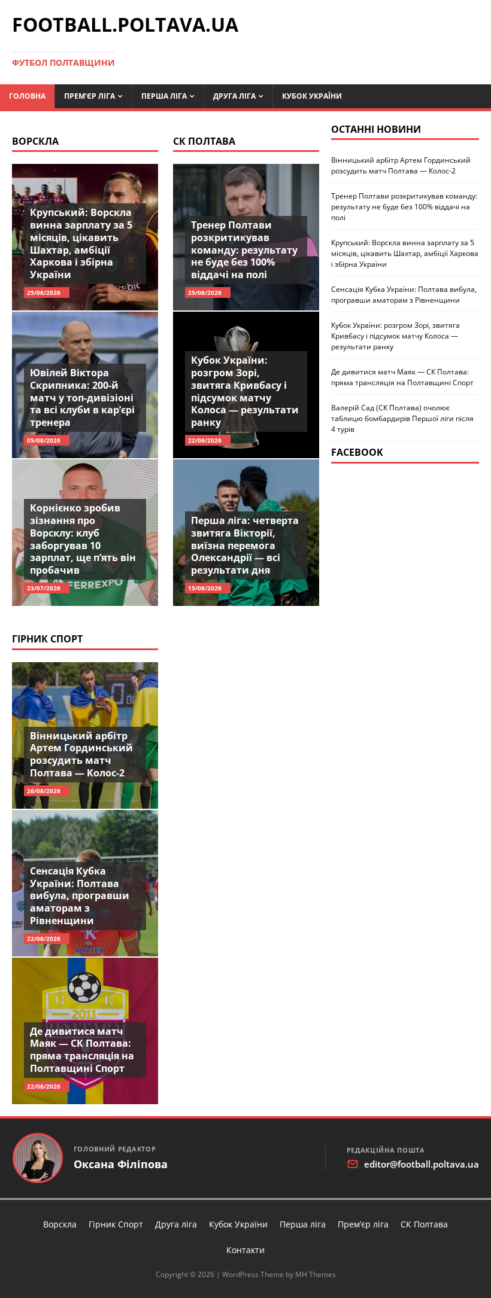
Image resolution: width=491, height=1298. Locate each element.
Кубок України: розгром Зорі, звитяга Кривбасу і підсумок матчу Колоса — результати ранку (245, 391)
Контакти (245, 1250)
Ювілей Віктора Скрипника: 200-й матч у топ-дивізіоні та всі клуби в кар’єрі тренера (82, 397)
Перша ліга (164, 96)
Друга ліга (234, 96)
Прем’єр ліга (89, 96)
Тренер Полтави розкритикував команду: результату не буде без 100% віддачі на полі (244, 249)
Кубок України (312, 96)
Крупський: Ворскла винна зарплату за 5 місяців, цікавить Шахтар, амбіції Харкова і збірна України (81, 243)
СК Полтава (204, 141)
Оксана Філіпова (121, 1164)
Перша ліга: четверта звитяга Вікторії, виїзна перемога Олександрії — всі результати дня (245, 545)
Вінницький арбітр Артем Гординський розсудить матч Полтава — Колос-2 (81, 754)
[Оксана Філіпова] (38, 1158)
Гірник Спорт (47, 638)
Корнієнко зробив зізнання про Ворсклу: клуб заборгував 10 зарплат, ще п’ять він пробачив (83, 539)
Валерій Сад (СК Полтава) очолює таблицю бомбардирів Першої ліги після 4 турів (402, 418)
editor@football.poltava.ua (421, 1164)
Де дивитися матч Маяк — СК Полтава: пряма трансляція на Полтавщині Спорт (82, 1050)
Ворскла (35, 141)
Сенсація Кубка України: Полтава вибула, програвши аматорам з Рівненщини (79, 895)
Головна (27, 96)
